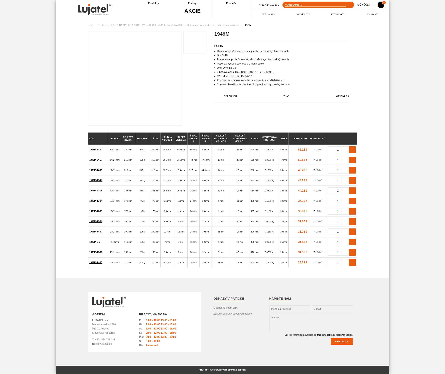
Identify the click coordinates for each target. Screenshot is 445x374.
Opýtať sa (342, 96)
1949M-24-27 (95, 160)
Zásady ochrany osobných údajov (232, 313)
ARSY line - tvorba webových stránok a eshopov (222, 370)
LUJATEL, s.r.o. (109, 302)
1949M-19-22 (95, 180)
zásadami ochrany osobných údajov (334, 335)
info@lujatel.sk (103, 343)
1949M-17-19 (95, 170)
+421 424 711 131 (269, 4)
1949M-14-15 (95, 262)
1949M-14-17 (95, 231)
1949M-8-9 (94, 242)
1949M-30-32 (95, 149)
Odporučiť (230, 96)
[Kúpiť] (352, 149)
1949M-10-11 (95, 252)
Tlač (286, 96)
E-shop (192, 3)
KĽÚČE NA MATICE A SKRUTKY (128, 25)
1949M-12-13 (95, 211)
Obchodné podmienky (225, 307)
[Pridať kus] (345, 149)
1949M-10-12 (95, 221)
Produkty (153, 3)
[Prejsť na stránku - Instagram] (346, 303)
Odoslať (341, 341)
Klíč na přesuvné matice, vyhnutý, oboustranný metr (213, 25)
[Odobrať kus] (331, 149)
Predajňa (231, 3)
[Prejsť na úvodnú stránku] (95, 9)
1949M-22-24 (95, 190)
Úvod (90, 25)
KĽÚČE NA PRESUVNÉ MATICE (166, 25)
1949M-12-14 (95, 201)
